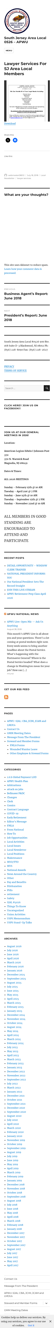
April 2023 (13, 1055)
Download (10, 123)
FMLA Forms (17, 745)
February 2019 (15, 1176)
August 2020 (14, 1115)
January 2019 (14, 1180)
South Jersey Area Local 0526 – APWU (25, 40)
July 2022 (12, 1083)
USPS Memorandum (18, 918)
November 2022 (16, 1075)
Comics (11, 805)
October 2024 (14, 1023)
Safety (10, 898)
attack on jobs (15, 789)
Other (10, 878)
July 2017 (12, 1253)
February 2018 (15, 1224)
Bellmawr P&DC (16, 793)
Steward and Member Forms (23, 741)
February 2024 (15, 1043)
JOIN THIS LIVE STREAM (21, 589)
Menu (9, 50)
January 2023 (14, 1067)
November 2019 (16, 1140)
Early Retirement (16, 817)
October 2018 (14, 1192)
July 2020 (12, 1119)
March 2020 (14, 1128)
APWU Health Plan (17, 781)
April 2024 (13, 1035)
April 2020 (13, 1124)
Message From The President (23, 737)
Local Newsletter (16, 849)
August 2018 (14, 1200)
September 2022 (16, 1079)
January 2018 (14, 1228)
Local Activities (15, 841)
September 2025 (16, 978)
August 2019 (14, 1152)
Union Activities (16, 914)
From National (15, 829)
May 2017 (12, 1261)
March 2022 (14, 1087)
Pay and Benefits (16, 882)
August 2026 (14, 946)
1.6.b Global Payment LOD (21, 777)
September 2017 (16, 1245)
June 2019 (12, 1160)
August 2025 (14, 982)
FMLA (10, 825)
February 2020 (15, 1132)
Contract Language (18, 809)
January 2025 (14, 1010)
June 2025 (13, 990)
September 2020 (16, 1111)
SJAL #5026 (14, 902)
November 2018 (16, 1188)
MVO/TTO (13, 861)
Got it (31, 1325)
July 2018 (12, 1204)
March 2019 (13, 1172)
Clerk (10, 801)
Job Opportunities (17, 837)
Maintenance (14, 857)
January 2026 (14, 970)
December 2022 (16, 1071)
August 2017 (14, 1249)
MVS (9, 866)
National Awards (16, 870)
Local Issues (14, 845)
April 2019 (13, 1168)
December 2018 (15, 1184)
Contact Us (13, 729)
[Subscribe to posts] (6, 697)
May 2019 (12, 1164)
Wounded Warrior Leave (23, 749)
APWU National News (23, 614)
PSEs (10, 890)
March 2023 (14, 1059)
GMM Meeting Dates (19, 733)
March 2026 (14, 962)
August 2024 (14, 1027)
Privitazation (14, 886)
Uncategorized (15, 910)
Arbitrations (14, 785)
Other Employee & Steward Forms (29, 753)
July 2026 (12, 950)
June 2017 (12, 1257)
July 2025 (12, 986)
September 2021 (16, 1103)
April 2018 (12, 1216)
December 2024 (16, 1014)
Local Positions (15, 853)
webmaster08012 (16, 175)
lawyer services (24, 178)
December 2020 (16, 1107)
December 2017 (15, 1233)
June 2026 (13, 954)
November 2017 (16, 1237)
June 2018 (12, 1208)
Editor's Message (17, 821)
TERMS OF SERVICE (15, 370)
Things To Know (16, 906)
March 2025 (14, 1002)
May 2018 (12, 1212)
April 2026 (13, 958)
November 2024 (16, 1019)
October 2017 (14, 1241)
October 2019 (14, 1144)
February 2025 (15, 1006)
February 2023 (15, 1063)
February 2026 (15, 966)
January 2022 (14, 1091)
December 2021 (15, 1095)
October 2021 (14, 1099)
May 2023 (12, 1051)
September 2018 (16, 1196)
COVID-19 (12, 813)
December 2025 (16, 974)
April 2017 (12, 1265)
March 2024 (14, 1039)
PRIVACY (9, 366)
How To (11, 833)
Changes (12, 797)
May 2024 (12, 1031)
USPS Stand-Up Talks (19, 922)
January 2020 (14, 1136)
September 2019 (16, 1148)
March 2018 (13, 1220)
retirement (13, 894)
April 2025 (13, 998)
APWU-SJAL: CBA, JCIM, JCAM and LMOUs (24, 1294)
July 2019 (12, 1156)
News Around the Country (22, 874)
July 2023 (12, 1047)
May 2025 (12, 994)
